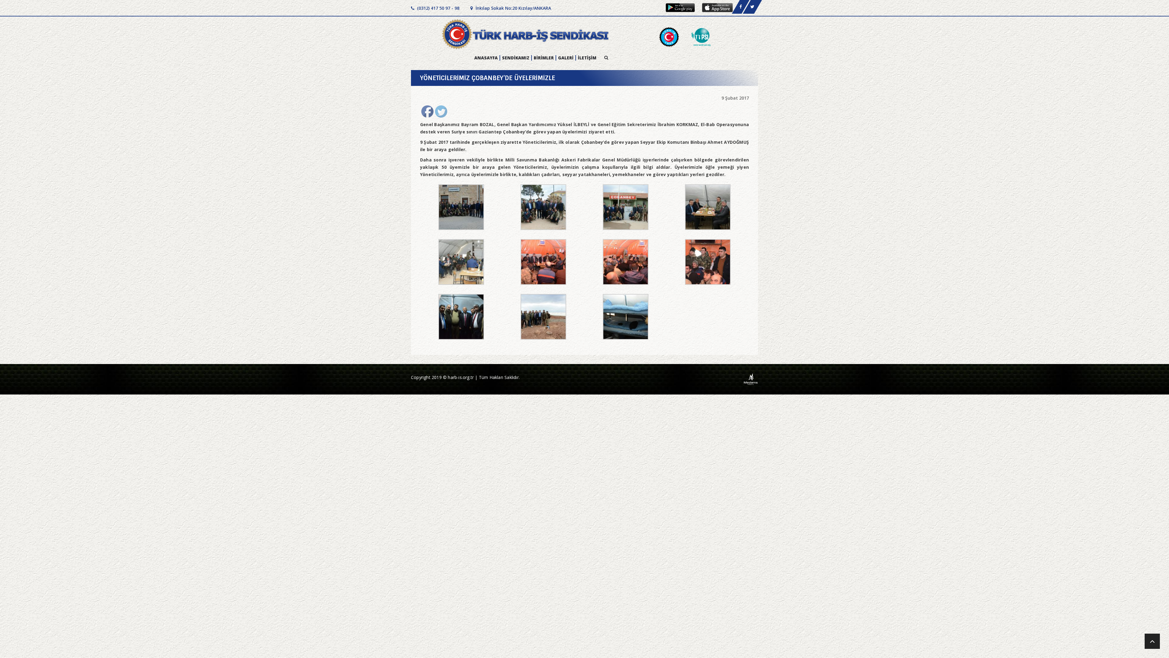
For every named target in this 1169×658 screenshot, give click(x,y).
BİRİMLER (544, 58)
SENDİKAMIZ (515, 58)
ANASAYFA (486, 58)
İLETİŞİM (587, 58)
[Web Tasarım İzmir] (751, 379)
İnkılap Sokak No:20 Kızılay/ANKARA (512, 8)
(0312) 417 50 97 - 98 (437, 8)
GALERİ (566, 58)
